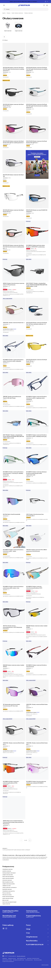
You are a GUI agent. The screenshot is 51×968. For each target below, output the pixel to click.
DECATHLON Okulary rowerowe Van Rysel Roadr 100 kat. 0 (13, 210)
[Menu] (3, 5)
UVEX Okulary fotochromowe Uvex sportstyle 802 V (35, 515)
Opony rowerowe (6, 903)
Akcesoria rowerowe (7, 880)
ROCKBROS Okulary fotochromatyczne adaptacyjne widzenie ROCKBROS (36, 782)
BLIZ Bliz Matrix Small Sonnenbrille (11, 514)
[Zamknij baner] (48, 2)
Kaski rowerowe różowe (7, 898)
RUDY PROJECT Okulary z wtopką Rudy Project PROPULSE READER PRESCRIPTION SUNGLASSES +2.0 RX (36, 285)
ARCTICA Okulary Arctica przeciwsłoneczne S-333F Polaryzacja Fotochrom (12, 627)
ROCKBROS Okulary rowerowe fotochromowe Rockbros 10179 (34, 587)
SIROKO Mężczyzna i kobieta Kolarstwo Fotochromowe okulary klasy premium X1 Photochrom (13, 822)
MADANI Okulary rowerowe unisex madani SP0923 (13, 665)
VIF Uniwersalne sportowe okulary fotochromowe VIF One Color (11, 705)
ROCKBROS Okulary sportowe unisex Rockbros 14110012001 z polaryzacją (35, 246)
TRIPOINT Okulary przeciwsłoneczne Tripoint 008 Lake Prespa (12, 397)
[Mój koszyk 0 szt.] (47, 5)
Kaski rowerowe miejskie (8, 878)
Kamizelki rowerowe (7, 889)
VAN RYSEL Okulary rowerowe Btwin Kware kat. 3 (37, 705)
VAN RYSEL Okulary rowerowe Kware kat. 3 (13, 322)
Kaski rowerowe (7, 30)
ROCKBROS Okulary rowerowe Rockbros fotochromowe (36, 665)
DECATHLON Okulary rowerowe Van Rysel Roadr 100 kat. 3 (13, 105)
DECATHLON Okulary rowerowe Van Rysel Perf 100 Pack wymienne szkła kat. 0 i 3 (36, 323)
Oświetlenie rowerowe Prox (8, 891)
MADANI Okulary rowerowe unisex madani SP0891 (37, 626)
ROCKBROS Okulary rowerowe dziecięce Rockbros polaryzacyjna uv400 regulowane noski (36, 473)
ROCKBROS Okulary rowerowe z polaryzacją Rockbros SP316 (11, 782)
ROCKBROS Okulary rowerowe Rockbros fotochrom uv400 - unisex (13, 550)
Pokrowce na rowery (7, 894)
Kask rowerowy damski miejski (9, 902)
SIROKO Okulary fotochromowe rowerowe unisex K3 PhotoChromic (14, 284)
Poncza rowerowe (6, 892)
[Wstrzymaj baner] (46, 2)
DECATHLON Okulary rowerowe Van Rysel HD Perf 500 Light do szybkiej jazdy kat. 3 (13, 142)
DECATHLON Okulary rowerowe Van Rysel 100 (13, 175)
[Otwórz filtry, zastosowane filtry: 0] (4, 36)
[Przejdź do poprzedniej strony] (21, 840)
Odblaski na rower (6, 885)
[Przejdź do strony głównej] (24, 5)
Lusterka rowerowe (6, 871)
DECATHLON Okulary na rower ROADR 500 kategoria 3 (37, 210)
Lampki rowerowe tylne (7, 874)
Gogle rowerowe (18, 30)
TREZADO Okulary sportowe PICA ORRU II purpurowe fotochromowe (36, 550)
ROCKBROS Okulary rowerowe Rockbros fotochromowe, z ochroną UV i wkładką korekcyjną (13, 473)
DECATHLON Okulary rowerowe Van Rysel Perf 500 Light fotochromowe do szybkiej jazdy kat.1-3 (13, 69)
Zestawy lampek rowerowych (9, 872)
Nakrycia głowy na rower (7, 882)
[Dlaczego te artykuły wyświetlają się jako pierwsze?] (3, 40)
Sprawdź (37, 175)
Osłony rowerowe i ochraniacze (9, 887)
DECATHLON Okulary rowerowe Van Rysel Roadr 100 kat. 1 (36, 360)
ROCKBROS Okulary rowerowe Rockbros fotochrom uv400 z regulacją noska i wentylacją (36, 398)
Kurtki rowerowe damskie (8, 896)
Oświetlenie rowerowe (7, 869)
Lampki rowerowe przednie (8, 883)
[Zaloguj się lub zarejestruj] (44, 5)
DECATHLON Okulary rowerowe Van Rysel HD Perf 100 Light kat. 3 (36, 142)
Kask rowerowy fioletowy (8, 876)
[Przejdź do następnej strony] (29, 840)
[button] (36, 250)
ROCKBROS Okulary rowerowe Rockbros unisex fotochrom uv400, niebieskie (13, 360)
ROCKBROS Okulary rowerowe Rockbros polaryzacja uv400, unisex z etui (13, 587)
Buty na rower (5, 900)
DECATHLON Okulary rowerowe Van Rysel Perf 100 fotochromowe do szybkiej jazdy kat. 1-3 (13, 247)
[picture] (13, 54)
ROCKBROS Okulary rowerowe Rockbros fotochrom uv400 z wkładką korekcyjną (36, 435)
